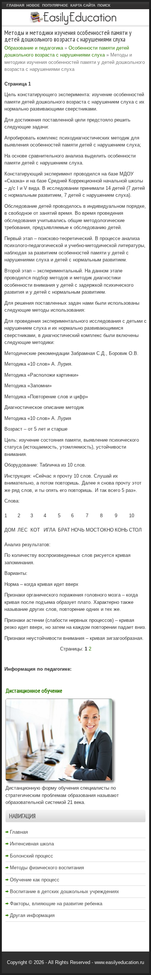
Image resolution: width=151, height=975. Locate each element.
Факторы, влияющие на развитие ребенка (56, 903)
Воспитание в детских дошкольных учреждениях (64, 891)
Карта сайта (82, 5)
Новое (33, 5)
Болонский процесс (31, 856)
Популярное (55, 5)
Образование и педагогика (33, 48)
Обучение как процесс (34, 879)
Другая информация (32, 915)
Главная (15, 5)
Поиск (103, 5)
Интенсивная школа (32, 844)
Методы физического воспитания (47, 867)
